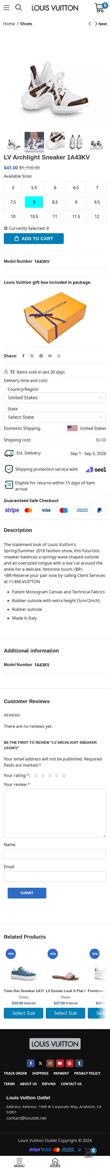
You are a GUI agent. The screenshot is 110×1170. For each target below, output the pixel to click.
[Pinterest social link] (41, 355)
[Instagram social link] (50, 1063)
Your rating (16, 775)
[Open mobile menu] (6, 8)
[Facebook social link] (23, 355)
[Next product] (101, 23)
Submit (27, 893)
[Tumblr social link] (79, 1063)
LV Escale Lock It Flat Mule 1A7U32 (76, 991)
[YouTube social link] (60, 1063)
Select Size (23, 1013)
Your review (17, 784)
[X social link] (32, 355)
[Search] (18, 7)
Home (9, 23)
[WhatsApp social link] (59, 355)
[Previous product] (89, 23)
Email (9, 866)
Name (9, 844)
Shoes (26, 23)
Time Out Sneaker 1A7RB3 (27, 991)
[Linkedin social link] (50, 355)
